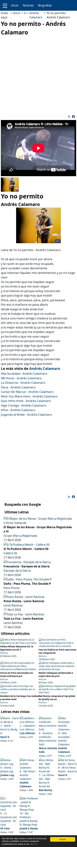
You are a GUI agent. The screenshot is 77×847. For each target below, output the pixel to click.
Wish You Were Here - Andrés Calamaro (29, 396)
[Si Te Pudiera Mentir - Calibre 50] (26, 544)
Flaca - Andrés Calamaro (18, 387)
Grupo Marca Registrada (20, 536)
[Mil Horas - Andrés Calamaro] (29, 763)
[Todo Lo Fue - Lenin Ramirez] (24, 614)
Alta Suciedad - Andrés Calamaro (24, 373)
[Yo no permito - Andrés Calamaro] (73, 117)
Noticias (28, 5)
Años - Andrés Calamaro (18, 410)
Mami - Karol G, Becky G (8, 729)
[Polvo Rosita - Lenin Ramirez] (24, 596)
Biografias (45, 5)
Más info (33, 844)
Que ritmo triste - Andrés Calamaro (26, 401)
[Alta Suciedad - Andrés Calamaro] (67, 723)
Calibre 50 (10, 553)
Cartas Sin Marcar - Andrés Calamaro (27, 392)
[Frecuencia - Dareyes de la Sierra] (27, 562)
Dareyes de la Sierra (17, 571)
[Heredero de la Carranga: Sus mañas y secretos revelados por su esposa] (19, 689)
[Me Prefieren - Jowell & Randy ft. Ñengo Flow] (29, 803)
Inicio (14, 5)
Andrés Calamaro (44, 368)
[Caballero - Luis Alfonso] (29, 719)
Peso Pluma (12, 588)
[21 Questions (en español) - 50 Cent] (9, 803)
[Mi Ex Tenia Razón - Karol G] (67, 761)
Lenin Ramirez (13, 605)
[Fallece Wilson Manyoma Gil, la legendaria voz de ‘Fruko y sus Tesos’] (19, 641)
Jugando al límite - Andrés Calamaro (26, 414)
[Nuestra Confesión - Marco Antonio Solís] (48, 723)
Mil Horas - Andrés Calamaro (21, 378)
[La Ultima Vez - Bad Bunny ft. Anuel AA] (48, 765)
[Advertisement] (38, 75)
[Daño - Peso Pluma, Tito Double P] (28, 579)
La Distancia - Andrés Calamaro (23, 383)
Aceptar (62, 839)
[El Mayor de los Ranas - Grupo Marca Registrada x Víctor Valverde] (38, 520)
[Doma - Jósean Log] (9, 761)
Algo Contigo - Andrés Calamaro (23, 405)
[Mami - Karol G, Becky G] (9, 719)
